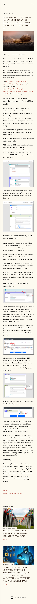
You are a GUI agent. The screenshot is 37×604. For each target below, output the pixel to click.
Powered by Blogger (20, 597)
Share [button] (5, 490)
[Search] (32, 3)
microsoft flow (12, 493)
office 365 (19, 493)
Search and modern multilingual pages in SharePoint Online (16, 533)
